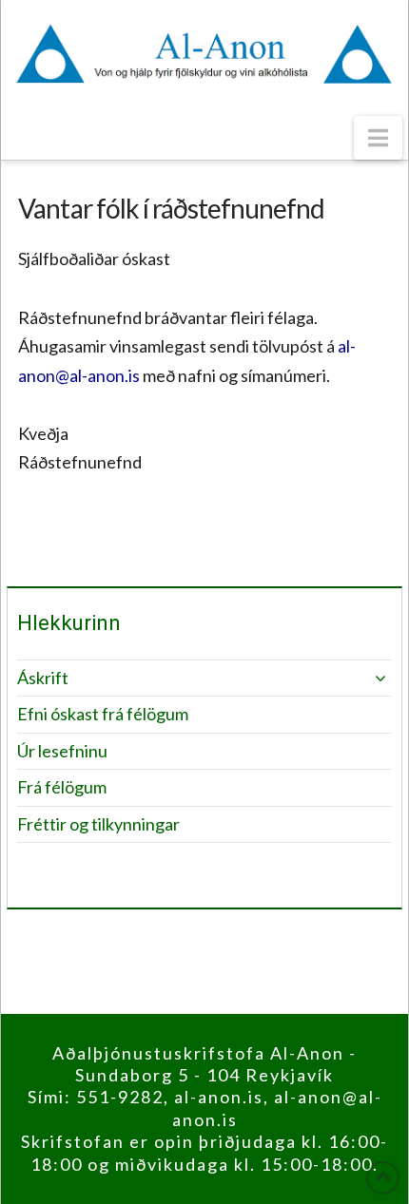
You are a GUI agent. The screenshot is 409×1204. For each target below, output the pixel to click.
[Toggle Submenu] (358, 678)
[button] (378, 138)
